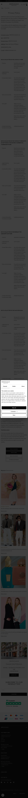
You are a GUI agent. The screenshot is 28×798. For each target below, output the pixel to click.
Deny (14, 415)
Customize (13, 411)
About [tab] (23, 386)
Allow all (14, 407)
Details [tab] (14, 386)
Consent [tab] (5, 386)
